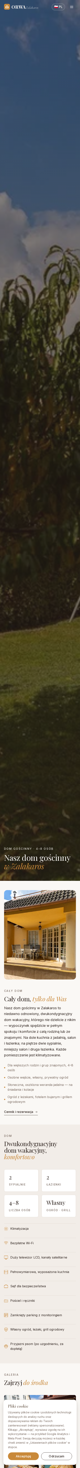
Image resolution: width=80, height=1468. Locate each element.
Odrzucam (56, 1456)
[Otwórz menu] (71, 7)
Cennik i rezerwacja (18, 1112)
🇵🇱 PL (58, 7)
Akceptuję (23, 1456)
